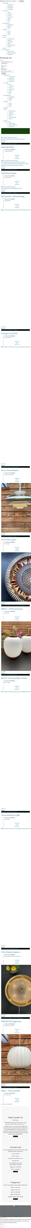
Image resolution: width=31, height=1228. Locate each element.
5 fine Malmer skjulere (10, 952)
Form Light (7, 543)
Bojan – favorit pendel (10, 1090)
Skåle (9, 20)
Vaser (9, 12)
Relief (9, 28)
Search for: (3, 1)
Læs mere (15, 1136)
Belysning (5, 3)
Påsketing (10, 42)
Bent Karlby (7, 682)
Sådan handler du (12, 52)
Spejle (9, 32)
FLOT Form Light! (8, 539)
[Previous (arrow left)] (0, 1227)
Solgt (4, 48)
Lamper (9, 15)
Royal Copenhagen (9, 474)
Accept (2, 1224)
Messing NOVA (7, 147)
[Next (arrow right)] (2, 1227)
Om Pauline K (6, 49)
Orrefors (12, 1025)
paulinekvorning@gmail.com (15, 1158)
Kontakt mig (11, 51)
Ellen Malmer (7, 956)
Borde (9, 31)
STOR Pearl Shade (8, 173)
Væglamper (10, 6)
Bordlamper (10, 7)
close (1, 60)
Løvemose (7, 613)
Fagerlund (6, 1025)
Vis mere (3, 140)
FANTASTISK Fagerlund (11, 1021)
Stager (9, 18)
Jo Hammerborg (8, 151)
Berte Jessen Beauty (9, 470)
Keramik (5, 10)
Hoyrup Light (7, 177)
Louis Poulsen (7, 337)
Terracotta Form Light (10, 815)
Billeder (5, 35)
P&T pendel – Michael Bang (12, 196)
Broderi (9, 26)
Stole (9, 34)
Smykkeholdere (11, 45)
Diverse (9, 46)
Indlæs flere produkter (6, 1104)
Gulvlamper (10, 9)
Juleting (10, 40)
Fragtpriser (10, 54)
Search (21, 1)
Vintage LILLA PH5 (9, 333)
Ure (8, 21)
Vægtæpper (10, 24)
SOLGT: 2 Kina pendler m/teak (14, 678)
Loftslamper (11, 4)
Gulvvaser (10, 14)
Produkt (15, 143)
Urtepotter (10, 17)
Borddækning (11, 38)
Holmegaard (7, 200)
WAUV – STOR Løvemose (12, 609)
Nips (4, 37)
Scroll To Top (3, 1217)
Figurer (9, 43)
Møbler (5, 29)
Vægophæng (6, 23)
